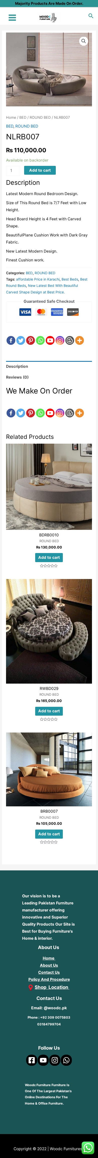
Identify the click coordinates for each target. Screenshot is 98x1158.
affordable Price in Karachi (38, 279)
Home (11, 117)
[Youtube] (50, 336)
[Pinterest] (30, 336)
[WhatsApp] (66, 1060)
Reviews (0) (17, 377)
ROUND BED (40, 117)
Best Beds (70, 279)
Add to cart (40, 170)
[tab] (49, 366)
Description (17, 366)
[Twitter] (20, 336)
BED (22, 117)
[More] (79, 336)
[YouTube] (43, 1060)
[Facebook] (11, 336)
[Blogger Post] (69, 336)
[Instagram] (60, 336)
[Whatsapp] (40, 336)
